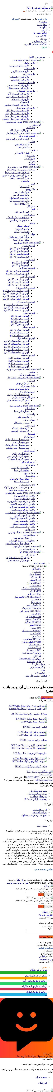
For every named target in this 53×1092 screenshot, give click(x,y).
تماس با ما (42, 825)
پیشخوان (43, 21)
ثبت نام (15, 19)
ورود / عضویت (46, 937)
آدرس (44, 30)
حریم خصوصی (40, 809)
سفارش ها (42, 24)
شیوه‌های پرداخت (38, 796)
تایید (41, 894)
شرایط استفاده (40, 812)
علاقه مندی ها (40, 33)
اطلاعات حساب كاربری (35, 44)
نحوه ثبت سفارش (38, 790)
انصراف (48, 894)
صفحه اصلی (47, 697)
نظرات (43, 38)
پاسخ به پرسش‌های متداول (34, 815)
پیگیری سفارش (39, 41)
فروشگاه (42, 1082)
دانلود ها (43, 27)
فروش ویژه (41, 680)
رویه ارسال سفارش (37, 793)
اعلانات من (41, 35)
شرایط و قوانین (45, 948)
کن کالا (20, 880)
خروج (44, 47)
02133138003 (32, 777)
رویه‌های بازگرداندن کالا (35, 799)
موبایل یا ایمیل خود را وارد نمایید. (46, 926)
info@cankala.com (44, 780)
